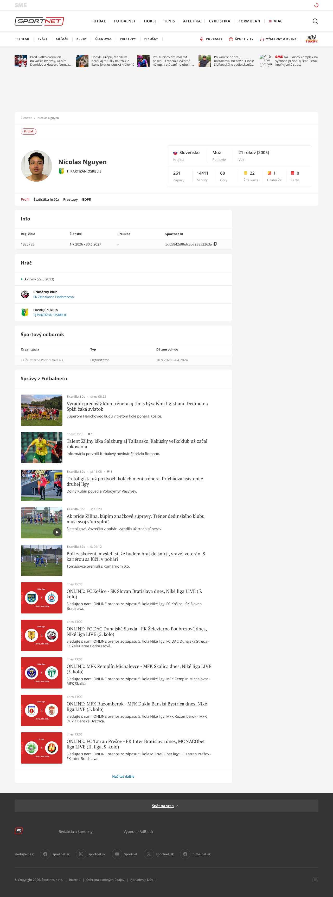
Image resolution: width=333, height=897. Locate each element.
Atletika (192, 21)
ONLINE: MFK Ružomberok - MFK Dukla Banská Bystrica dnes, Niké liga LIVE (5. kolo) (137, 706)
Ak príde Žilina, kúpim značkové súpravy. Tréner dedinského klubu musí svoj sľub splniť (135, 519)
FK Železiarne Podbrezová (53, 297)
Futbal (99, 21)
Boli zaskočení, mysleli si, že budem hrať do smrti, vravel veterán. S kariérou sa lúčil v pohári (136, 556)
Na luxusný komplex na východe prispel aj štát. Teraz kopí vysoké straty (296, 60)
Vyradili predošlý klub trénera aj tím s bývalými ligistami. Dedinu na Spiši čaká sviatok (137, 406)
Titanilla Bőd (76, 397)
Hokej (150, 21)
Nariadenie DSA (141, 879)
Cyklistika (219, 21)
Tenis (169, 21)
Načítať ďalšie (123, 776)
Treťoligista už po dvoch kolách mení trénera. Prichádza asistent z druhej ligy (135, 481)
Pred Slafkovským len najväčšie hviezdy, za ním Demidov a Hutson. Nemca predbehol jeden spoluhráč (49, 60)
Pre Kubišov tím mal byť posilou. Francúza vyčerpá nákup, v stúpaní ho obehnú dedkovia (173, 60)
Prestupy (70, 199)
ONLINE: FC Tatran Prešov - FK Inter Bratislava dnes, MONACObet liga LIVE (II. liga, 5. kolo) (136, 744)
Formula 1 (249, 21)
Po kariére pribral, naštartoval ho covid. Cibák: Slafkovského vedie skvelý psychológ (234, 60)
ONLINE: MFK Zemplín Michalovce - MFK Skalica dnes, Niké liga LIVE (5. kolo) (139, 669)
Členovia (26, 118)
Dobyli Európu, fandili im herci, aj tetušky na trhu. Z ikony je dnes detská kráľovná (113, 60)
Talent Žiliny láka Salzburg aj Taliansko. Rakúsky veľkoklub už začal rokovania (137, 444)
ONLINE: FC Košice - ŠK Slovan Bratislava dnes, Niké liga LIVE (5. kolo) (134, 594)
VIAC (278, 21)
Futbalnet (125, 21)
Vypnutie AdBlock (138, 831)
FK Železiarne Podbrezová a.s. (42, 360)
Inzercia (74, 879)
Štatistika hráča (46, 199)
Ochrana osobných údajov (105, 879)
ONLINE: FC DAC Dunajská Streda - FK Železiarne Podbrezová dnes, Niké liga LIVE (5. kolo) (137, 631)
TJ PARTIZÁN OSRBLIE (84, 171)
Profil (25, 199)
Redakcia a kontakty (76, 831)
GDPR (86, 199)
